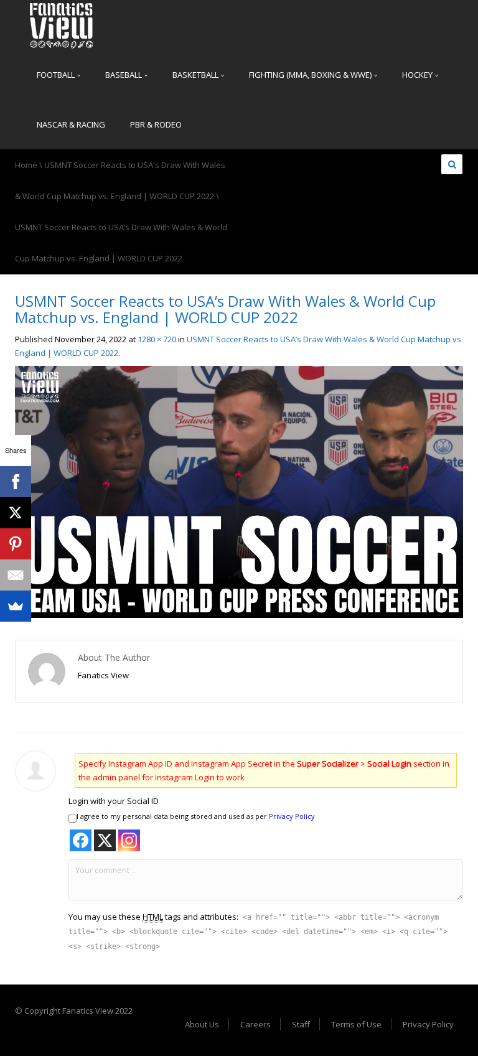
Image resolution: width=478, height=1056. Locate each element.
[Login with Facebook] (80, 840)
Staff (301, 1024)
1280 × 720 (157, 339)
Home (26, 165)
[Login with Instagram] (129, 840)
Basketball (196, 74)
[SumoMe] (15, 606)
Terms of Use (356, 1024)
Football (57, 74)
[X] (15, 512)
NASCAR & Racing (71, 124)
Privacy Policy (292, 816)
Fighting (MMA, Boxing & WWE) (311, 74)
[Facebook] (15, 481)
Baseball (124, 74)
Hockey (418, 74)
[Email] (15, 575)
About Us (202, 1024)
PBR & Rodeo (156, 124)
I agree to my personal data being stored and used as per (196, 816)
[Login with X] (105, 840)
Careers (255, 1024)
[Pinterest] (15, 543)
